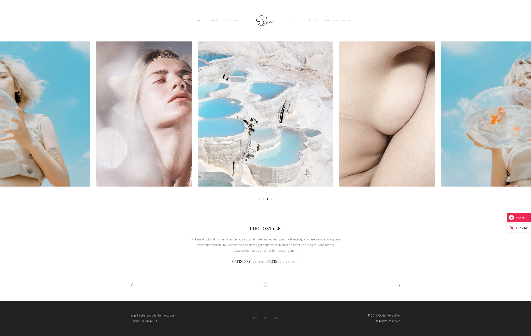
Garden (259, 262)
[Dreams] (387, 114)
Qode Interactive (389, 315)
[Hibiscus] (265, 114)
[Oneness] (144, 114)
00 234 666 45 (150, 321)
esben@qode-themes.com (156, 315)
